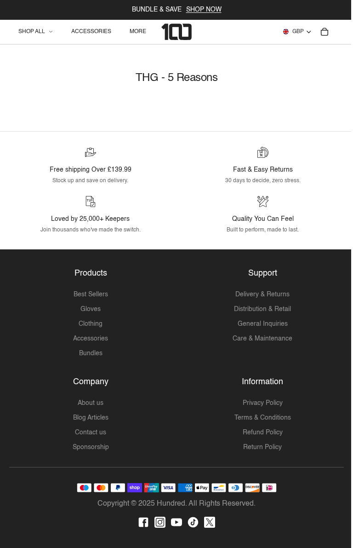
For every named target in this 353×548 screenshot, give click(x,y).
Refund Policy (259, 432)
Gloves (90, 309)
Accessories (89, 338)
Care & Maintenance (259, 338)
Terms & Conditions (259, 418)
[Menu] (29, 31)
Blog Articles (89, 418)
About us (89, 403)
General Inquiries (259, 324)
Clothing (90, 324)
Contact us (89, 432)
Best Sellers (89, 294)
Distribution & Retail (259, 309)
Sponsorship (89, 447)
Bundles (89, 353)
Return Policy (259, 447)
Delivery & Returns (259, 294)
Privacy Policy (259, 403)
